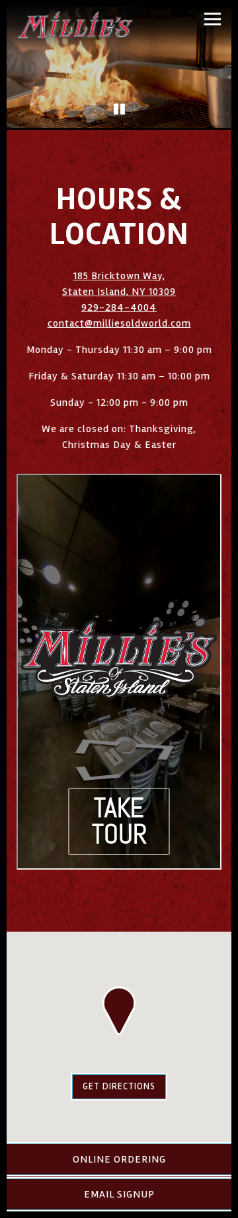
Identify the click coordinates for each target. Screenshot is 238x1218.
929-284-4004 (119, 307)
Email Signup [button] (119, 1194)
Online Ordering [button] (119, 1159)
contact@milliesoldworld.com (119, 323)
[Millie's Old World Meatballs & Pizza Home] (75, 25)
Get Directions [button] (119, 1086)
